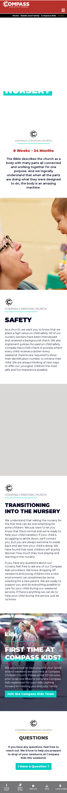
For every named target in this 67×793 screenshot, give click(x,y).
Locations (61, 789)
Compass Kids (48, 15)
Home (16, 15)
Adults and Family (29, 15)
